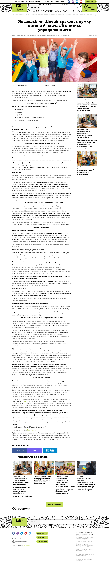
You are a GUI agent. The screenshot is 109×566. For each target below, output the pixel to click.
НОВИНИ (21, 15)
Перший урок (81, 101)
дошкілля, (80, 167)
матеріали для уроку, (62, 478)
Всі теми (21, 1)
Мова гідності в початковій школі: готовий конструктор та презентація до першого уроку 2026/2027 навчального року (65, 489)
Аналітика (68, 15)
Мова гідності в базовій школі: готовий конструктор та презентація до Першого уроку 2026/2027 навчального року (87, 106)
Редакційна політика (42, 541)
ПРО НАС (15, 15)
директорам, (33, 35)
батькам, (21, 35)
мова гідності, (60, 480)
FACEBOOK (20, 450)
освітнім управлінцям (63, 35)
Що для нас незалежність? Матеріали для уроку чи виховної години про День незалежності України (86, 487)
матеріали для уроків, (83, 99)
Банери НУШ (41, 537)
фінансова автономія (83, 133)
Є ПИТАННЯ (34, 15)
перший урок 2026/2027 (63, 482)
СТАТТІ (27, 15)
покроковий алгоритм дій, (84, 131)
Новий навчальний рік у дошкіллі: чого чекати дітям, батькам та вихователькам (85, 171)
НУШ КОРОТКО (91, 15)
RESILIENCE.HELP (59, 1)
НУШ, (87, 129)
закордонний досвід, (52, 35)
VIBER (35, 450)
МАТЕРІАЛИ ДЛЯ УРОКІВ (57, 15)
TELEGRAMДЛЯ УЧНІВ (50, 450)
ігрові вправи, (81, 480)
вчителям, (26, 35)
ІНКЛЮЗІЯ (47, 15)
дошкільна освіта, (41, 35)
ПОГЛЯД (40, 15)
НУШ (91, 482)
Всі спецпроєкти (34, 1)
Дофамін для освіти (79, 15)
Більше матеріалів (54, 505)
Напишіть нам (89, 1)
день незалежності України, (84, 478)
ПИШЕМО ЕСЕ (48, 1)
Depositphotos (31, 430)
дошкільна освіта (89, 167)
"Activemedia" (26, 545)
